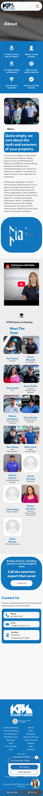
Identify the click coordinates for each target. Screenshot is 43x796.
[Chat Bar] (21, 792)
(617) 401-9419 (16, 616)
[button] (37, 6)
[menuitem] (11, 727)
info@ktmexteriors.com (20, 625)
